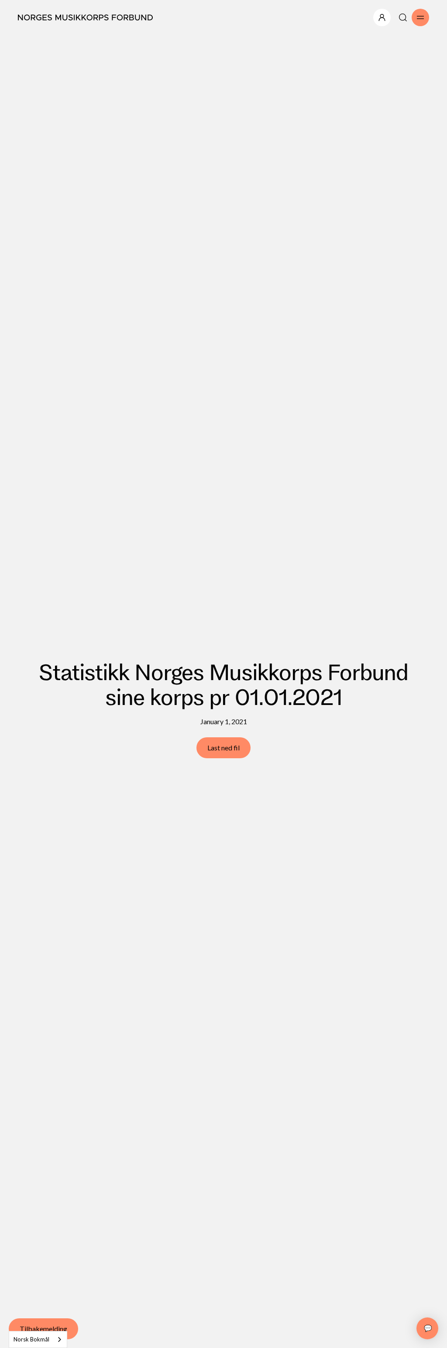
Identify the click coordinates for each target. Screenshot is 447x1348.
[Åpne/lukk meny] (382, 17)
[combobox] (38, 1339)
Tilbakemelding (43, 1328)
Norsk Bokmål (31, 1339)
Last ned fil (223, 747)
